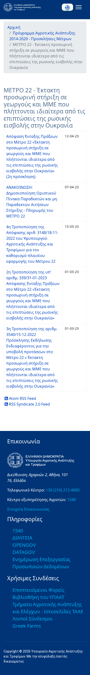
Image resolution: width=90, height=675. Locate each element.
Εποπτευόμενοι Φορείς (38, 590)
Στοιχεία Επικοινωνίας (28, 509)
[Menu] (78, 7)
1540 (71, 499)
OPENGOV (24, 545)
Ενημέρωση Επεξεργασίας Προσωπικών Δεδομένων (41, 563)
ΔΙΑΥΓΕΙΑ (22, 538)
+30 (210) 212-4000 (62, 490)
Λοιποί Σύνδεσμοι (32, 618)
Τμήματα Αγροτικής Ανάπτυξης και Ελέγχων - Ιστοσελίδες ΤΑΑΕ (47, 608)
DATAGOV (23, 552)
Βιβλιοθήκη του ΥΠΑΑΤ (38, 597)
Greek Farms (26, 626)
